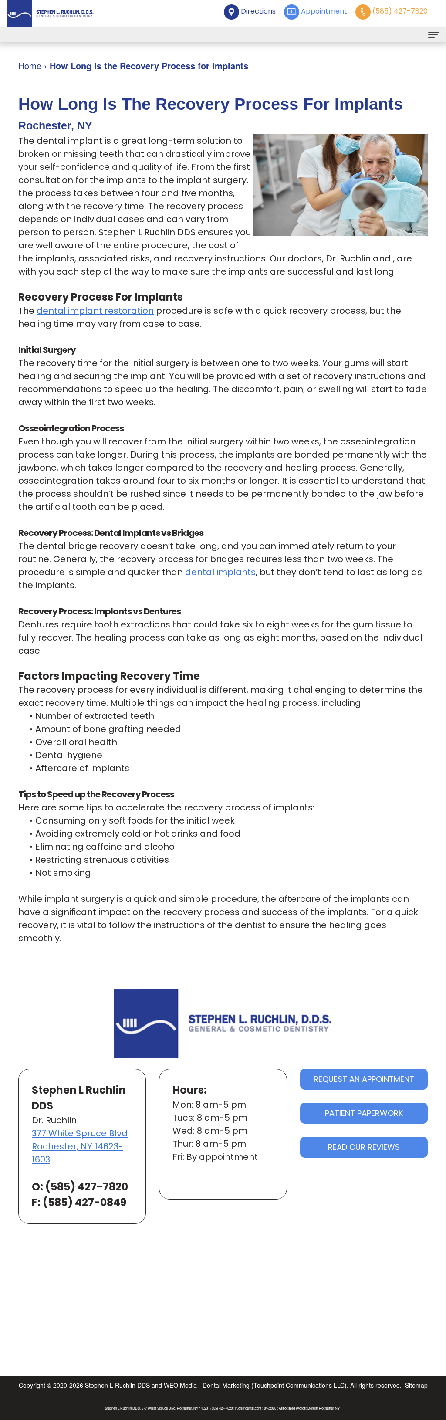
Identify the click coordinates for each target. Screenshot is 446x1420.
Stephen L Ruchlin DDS (117, 1385)
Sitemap (416, 1385)
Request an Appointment (364, 1079)
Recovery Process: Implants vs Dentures (99, 611)
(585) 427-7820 (86, 1186)
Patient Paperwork (364, 1113)
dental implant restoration (95, 311)
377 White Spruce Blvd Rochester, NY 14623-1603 (80, 1146)
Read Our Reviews (364, 1147)
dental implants (220, 572)
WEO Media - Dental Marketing (207, 1385)
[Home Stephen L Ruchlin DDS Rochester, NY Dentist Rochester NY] (50, 13)
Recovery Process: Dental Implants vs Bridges (110, 533)
